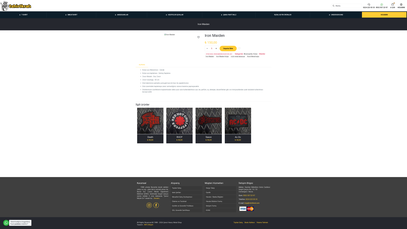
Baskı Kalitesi (250, 222)
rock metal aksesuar (238, 56)
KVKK (208, 210)
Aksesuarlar (248, 54)
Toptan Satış (176, 188)
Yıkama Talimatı (262, 222)
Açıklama (142, 64)
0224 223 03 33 (251, 199)
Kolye (255, 54)
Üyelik (208, 192)
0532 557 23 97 (249, 195)
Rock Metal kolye (253, 56)
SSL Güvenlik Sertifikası (181, 210)
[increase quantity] (216, 48)
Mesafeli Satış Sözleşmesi (182, 197)
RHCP (179, 137)
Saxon (209, 137)
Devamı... (157, 198)
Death (150, 137)
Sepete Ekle (228, 48)
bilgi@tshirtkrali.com (251, 203)
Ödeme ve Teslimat (179, 201)
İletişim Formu (211, 206)
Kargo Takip (210, 188)
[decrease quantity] (207, 48)
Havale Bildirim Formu (214, 201)
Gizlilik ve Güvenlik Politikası (182, 206)
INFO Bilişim (148, 225)
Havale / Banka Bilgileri (214, 197)
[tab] (142, 64)
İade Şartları (176, 192)
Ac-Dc (238, 137)
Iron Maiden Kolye (222, 56)
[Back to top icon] (397, 224)
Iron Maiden (210, 56)
